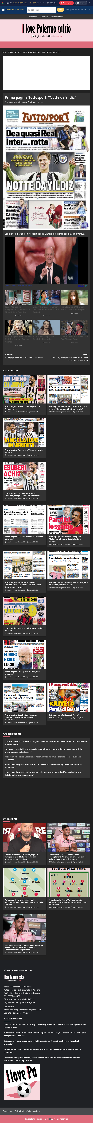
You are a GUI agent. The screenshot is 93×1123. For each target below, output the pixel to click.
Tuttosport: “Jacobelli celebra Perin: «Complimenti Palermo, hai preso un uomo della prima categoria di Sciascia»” (43, 750)
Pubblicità (44, 17)
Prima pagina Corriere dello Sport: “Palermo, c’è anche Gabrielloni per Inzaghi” (65, 539)
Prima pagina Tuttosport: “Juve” (64, 715)
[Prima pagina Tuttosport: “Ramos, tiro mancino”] (24, 654)
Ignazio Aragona (27, 1002)
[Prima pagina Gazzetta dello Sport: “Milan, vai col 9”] (24, 611)
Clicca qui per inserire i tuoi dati (76, 10)
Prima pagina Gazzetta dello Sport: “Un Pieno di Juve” (22, 407)
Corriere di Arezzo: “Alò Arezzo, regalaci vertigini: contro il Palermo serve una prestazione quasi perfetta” (46, 743)
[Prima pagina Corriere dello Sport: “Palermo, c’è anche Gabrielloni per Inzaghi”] (68, 519)
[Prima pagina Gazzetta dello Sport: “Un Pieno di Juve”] (24, 389)
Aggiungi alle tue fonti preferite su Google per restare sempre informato (45, 3)
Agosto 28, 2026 (33, 723)
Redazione (33, 17)
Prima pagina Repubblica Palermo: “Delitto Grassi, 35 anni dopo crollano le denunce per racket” (23, 584)
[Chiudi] (90, 3)
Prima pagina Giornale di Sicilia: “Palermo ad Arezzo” (24, 537)
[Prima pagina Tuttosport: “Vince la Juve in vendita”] (24, 432)
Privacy (26, 1013)
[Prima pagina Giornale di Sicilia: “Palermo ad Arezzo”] (24, 519)
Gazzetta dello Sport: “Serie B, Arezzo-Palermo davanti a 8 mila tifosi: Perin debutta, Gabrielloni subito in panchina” (43, 773)
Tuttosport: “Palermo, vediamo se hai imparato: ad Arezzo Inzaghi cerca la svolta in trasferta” (43, 758)
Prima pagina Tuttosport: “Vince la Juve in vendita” (24, 451)
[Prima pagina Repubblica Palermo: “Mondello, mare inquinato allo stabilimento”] (24, 697)
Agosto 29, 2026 (78, 544)
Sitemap (17, 1013)
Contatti (7, 1013)
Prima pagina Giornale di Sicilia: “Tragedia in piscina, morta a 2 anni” (68, 583)
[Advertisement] (46, 73)
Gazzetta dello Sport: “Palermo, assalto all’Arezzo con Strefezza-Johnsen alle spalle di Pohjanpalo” (43, 766)
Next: (69, 357)
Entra (60, 10)
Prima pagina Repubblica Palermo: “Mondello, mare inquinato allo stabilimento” (21, 717)
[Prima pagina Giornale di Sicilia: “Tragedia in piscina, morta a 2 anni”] (68, 565)
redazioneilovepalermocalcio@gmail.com (23, 1009)
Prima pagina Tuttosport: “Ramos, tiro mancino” (22, 672)
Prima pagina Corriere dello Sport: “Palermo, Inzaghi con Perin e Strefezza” (23, 494)
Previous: (24, 355)
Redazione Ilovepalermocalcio (17, 102)
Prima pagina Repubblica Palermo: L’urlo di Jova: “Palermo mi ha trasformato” (68, 407)
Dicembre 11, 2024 (36, 102)
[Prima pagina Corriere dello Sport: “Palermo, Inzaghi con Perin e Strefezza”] (24, 476)
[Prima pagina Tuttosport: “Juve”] (68, 697)
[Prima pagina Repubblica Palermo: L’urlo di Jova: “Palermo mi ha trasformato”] (68, 389)
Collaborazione (57, 17)
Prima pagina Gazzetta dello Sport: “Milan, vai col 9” (24, 629)
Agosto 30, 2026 (33, 412)
